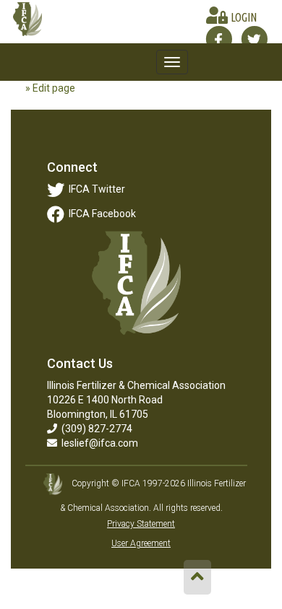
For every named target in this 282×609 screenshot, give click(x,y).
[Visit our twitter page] (254, 39)
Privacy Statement (141, 524)
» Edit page (50, 88)
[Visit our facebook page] (219, 39)
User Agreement (141, 543)
